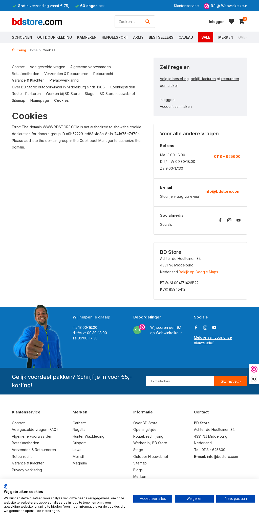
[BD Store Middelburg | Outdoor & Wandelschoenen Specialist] (37, 21)
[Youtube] (238, 220)
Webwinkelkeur (234, 6)
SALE (205, 37)
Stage (90, 93)
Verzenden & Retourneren (66, 73)
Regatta (79, 429)
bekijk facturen (203, 79)
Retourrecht (103, 73)
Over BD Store (145, 423)
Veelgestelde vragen (47, 67)
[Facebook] (220, 220)
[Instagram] (229, 220)
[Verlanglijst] (231, 21)
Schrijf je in (231, 381)
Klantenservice (186, 6)
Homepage (39, 100)
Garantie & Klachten (28, 80)
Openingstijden (122, 87)
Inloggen (167, 99)
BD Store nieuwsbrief (117, 93)
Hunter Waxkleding (88, 436)
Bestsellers (161, 37)
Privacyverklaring (64, 80)
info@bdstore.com (223, 191)
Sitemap (18, 100)
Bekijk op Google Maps (198, 272)
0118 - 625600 (227, 156)
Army (138, 37)
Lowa (77, 450)
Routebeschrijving (148, 436)
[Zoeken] (147, 21)
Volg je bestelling (174, 79)
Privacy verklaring (27, 470)
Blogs (138, 470)
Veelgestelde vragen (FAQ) (35, 429)
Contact (18, 67)
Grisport (79, 443)
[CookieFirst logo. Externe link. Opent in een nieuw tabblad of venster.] (6, 486)
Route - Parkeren (26, 93)
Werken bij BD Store (63, 93)
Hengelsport (115, 37)
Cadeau (186, 37)
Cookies (61, 100)
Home (33, 50)
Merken (225, 37)
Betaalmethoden (25, 73)
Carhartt (79, 423)
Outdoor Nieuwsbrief (150, 456)
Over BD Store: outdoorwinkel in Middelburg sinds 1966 (58, 87)
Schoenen (22, 37)
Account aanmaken (176, 106)
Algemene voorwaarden (90, 67)
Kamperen (87, 37)
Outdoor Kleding (54, 37)
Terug (21, 50)
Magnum (80, 463)
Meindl (78, 456)
